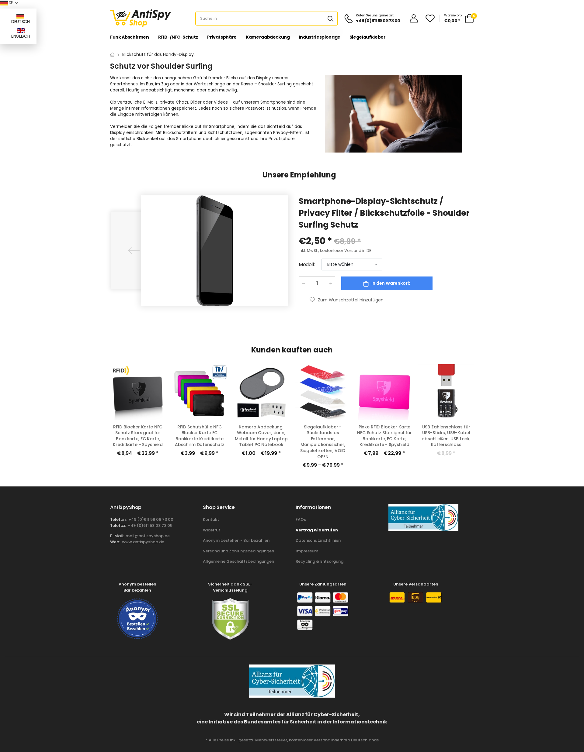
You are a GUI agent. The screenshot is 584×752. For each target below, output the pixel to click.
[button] (133, 250)
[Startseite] (112, 54)
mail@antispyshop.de (147, 536)
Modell (307, 264)
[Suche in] (330, 18)
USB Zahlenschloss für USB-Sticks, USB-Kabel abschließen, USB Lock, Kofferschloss (446, 436)
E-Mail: (117, 536)
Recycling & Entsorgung (319, 561)
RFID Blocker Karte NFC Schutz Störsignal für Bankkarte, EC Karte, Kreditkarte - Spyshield (138, 436)
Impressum (307, 551)
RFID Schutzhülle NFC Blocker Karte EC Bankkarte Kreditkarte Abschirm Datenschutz (199, 436)
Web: (115, 542)
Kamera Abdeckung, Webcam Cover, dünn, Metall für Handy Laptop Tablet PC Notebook (261, 436)
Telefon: (118, 519)
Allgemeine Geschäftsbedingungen (238, 561)
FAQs (301, 519)
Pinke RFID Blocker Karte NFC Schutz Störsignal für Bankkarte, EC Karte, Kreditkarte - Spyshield (384, 436)
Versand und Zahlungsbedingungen (238, 551)
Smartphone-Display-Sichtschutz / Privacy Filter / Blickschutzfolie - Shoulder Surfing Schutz (384, 213)
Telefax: (118, 525)
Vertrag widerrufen (317, 530)
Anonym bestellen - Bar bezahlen (236, 540)
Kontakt (211, 519)
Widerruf (211, 530)
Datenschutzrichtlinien (318, 540)
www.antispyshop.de (142, 542)
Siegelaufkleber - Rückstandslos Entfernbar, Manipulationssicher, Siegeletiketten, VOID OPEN (322, 442)
